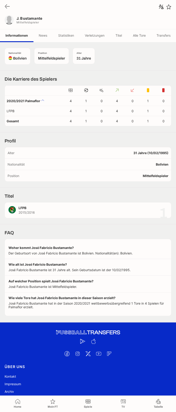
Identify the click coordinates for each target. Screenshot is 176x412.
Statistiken (66, 35)
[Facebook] (66, 353)
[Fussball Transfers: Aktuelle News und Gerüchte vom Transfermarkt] (88, 332)
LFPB (10, 111)
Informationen (17, 35)
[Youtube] (98, 353)
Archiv (9, 391)
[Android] (82, 341)
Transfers (163, 35)
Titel (119, 35)
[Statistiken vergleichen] (161, 7)
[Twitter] (88, 353)
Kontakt (10, 376)
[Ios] (93, 341)
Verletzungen (94, 35)
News (43, 35)
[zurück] (7, 7)
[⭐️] (168, 7)
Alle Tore (139, 35)
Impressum (13, 384)
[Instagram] (77, 353)
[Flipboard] (109, 353)
